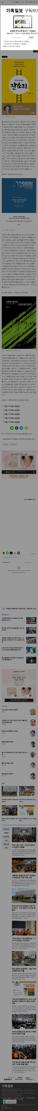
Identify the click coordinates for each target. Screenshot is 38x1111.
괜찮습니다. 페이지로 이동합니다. (12, 46)
